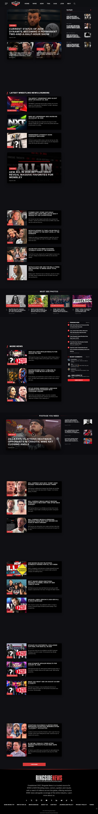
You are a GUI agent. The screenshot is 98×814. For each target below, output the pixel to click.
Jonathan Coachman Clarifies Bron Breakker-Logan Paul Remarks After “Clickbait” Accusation (43, 726)
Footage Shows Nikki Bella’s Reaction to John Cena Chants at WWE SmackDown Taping (72, 440)
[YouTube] (46, 800)
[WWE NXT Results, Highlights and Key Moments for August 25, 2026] (87, 35)
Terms (91, 804)
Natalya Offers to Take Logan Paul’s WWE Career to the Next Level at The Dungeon (43, 232)
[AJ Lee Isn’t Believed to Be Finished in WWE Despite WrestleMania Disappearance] (87, 26)
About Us (44, 804)
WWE (35, 3)
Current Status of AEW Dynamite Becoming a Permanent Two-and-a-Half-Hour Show (33, 31)
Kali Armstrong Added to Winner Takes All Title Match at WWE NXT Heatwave (72, 431)
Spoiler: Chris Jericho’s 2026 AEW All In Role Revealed (43, 600)
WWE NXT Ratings (11, 128)
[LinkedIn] (57, 800)
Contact (53, 804)
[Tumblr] (52, 800)
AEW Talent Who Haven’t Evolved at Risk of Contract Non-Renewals (74, 17)
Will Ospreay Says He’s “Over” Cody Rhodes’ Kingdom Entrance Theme (43, 483)
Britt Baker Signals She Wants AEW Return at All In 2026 (47, 54)
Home (27, 3)
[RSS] (72, 800)
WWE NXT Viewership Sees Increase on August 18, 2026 (42, 117)
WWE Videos (12, 434)
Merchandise (33, 804)
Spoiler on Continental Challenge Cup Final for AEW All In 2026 (42, 645)
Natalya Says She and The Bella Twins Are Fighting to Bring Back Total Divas (43, 268)
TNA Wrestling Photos (13, 305)
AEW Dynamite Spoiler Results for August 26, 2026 (42, 664)
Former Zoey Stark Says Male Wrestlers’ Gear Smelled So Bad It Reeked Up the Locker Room (43, 214)
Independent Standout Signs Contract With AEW (40, 135)
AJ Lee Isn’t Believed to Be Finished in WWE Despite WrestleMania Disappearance (74, 27)
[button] (74, 3)
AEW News (12, 25)
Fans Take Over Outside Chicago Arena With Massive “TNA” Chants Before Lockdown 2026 (61, 310)
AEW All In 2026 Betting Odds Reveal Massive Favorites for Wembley (31, 175)
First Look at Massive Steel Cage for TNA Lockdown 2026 (83, 310)
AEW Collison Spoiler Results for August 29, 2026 (42, 352)
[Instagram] (36, 800)
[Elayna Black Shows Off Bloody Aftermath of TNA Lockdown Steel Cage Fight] (16, 301)
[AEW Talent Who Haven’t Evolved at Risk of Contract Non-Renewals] (87, 16)
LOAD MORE (34, 764)
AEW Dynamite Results (12, 675)
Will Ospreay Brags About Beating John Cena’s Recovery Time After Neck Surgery (44, 503)
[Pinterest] (41, 800)
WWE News (10, 224)
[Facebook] (26, 800)
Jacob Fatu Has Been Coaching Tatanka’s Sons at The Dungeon (41, 249)
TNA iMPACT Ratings (12, 110)
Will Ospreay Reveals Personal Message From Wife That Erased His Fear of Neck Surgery (43, 521)
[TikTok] (67, 800)
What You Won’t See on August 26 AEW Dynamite (44, 682)
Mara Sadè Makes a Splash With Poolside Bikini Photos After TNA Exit (39, 310)
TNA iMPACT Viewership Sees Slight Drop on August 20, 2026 (42, 99)
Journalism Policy (66, 804)
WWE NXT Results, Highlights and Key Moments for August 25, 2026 (73, 36)
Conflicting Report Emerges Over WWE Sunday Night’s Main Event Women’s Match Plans (73, 45)
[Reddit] (62, 800)
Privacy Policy (81, 804)
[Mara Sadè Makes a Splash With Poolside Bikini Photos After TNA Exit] (38, 301)
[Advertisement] (34, 196)
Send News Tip (9, 804)
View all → (88, 322)
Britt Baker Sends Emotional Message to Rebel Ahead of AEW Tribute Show (41, 583)
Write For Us (21, 804)
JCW (62, 3)
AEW (42, 3)
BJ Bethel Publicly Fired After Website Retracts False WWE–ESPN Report (42, 745)
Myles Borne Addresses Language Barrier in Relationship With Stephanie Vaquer (42, 390)
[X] (31, 800)
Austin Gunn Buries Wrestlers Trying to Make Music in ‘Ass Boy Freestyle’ (72, 421)
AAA (55, 3)
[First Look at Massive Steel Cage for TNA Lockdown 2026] (82, 301)
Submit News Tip (79, 380)
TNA (48, 3)
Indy (69, 3)
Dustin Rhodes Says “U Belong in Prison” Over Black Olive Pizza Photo (41, 371)
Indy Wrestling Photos (35, 305)
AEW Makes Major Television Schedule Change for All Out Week (43, 563)
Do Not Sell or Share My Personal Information (49, 812)
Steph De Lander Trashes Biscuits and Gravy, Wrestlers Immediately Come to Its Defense (79, 349)
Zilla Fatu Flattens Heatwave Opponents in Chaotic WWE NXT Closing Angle (30, 442)
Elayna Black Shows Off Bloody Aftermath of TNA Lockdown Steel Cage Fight (17, 310)
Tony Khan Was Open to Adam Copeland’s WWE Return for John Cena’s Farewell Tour (20, 54)
